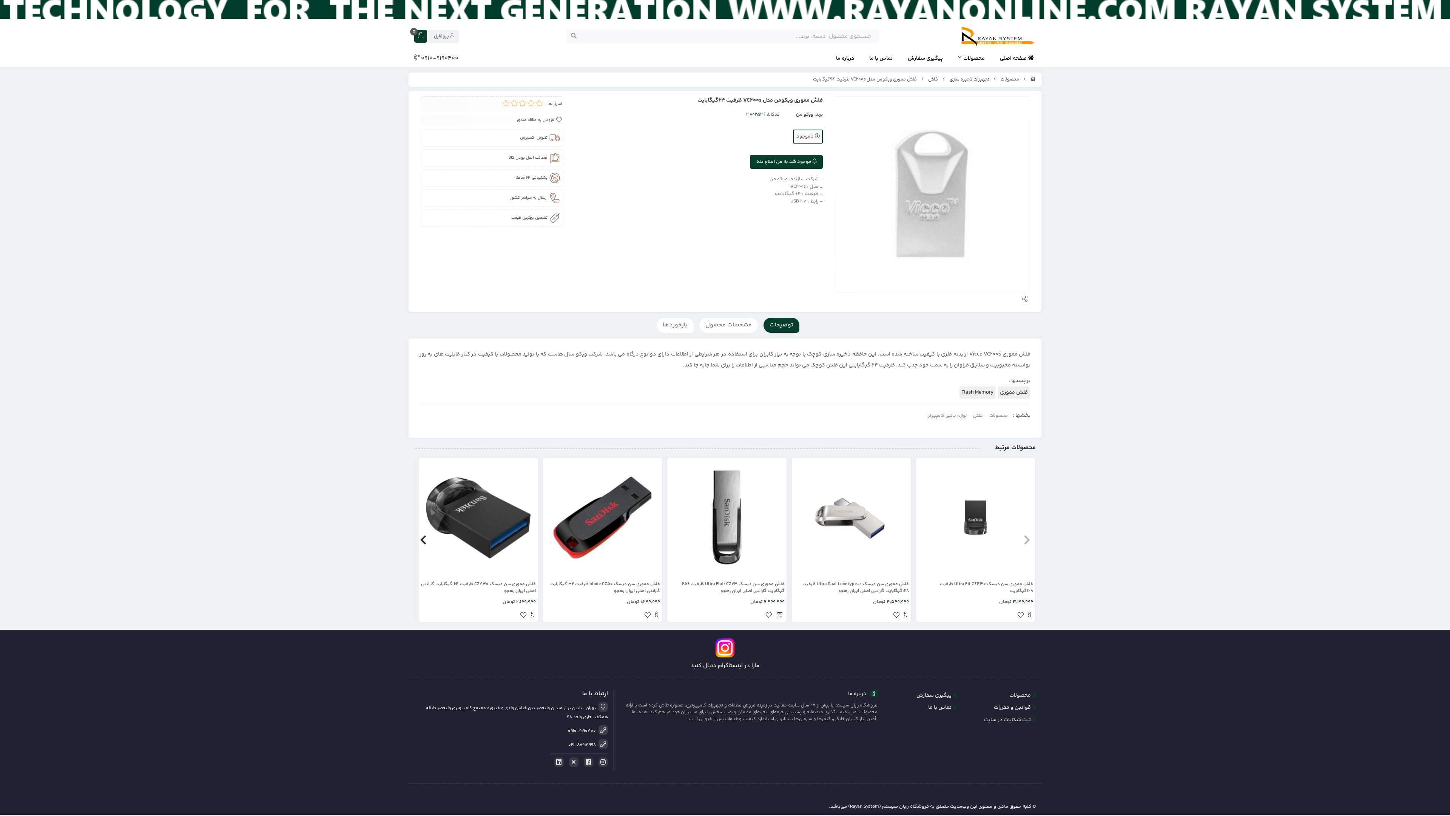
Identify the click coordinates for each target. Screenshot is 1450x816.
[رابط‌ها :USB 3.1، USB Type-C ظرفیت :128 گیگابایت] (851, 517)
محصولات (974, 58)
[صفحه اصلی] (1033, 79)
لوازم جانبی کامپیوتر (947, 415)
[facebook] (587, 762)
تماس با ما (881, 58)
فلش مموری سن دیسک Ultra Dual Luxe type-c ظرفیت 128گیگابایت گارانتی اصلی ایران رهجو (855, 588)
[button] (1027, 540)
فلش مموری (1014, 392)
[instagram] (602, 762)
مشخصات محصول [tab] (728, 325)
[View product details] (1029, 615)
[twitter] (572, 762)
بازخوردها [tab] (675, 325)
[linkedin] (558, 762)
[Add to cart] (779, 615)
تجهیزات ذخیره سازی (969, 79)
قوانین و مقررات (1012, 707)
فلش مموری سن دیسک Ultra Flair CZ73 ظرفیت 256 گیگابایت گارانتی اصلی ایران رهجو (733, 588)
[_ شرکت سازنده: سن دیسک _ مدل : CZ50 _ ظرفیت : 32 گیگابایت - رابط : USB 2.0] (602, 517)
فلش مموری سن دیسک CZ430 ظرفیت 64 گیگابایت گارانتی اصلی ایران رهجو (478, 588)
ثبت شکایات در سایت (1007, 720)
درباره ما (845, 58)
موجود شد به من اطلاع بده (784, 161)
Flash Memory (977, 392)
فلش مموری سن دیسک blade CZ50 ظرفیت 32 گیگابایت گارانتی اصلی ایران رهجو (605, 588)
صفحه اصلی (1014, 58)
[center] (573, 36)
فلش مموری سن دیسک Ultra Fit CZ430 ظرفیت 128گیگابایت (986, 588)
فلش (933, 79)
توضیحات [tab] (781, 325)
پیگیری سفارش (925, 58)
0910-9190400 (439, 58)
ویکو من (804, 114)
